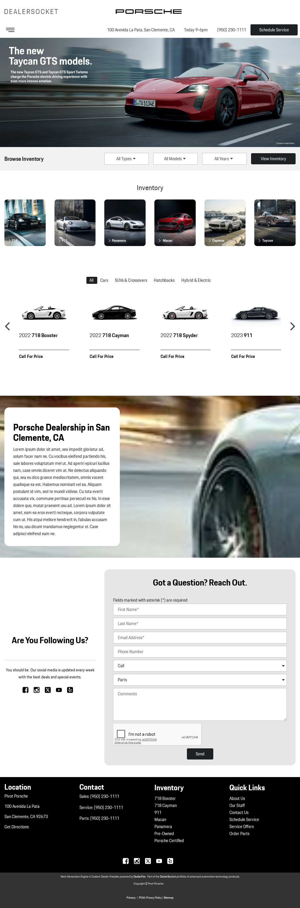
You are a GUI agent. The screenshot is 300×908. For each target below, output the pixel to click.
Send (200, 753)
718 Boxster (38, 335)
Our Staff (237, 805)
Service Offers (241, 826)
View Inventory (273, 158)
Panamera (163, 826)
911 (242, 335)
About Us (237, 798)
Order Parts (239, 833)
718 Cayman (109, 335)
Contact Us (238, 812)
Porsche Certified (169, 840)
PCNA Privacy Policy (150, 897)
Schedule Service (274, 29)
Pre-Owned (164, 833)
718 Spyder (179, 335)
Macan (160, 819)
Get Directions (16, 826)
